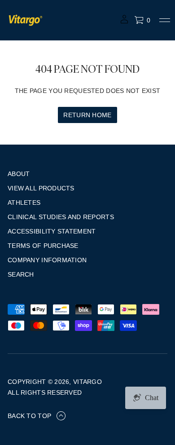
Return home (87, 115)
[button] (142, 20)
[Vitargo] (26, 20)
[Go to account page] (124, 22)
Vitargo (87, 381)
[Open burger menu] (164, 20)
